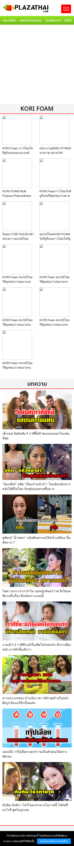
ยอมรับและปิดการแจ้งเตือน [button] (54, 841)
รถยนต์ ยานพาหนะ (30, 20)
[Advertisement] (37, 65)
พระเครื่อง (9, 20)
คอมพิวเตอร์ (53, 20)
